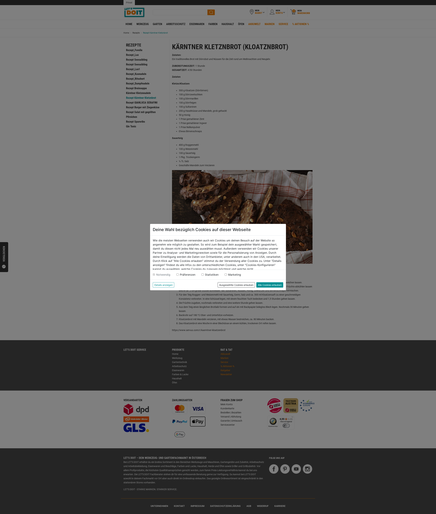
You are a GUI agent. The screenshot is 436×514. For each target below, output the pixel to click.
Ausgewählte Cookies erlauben (236, 284)
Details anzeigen (163, 284)
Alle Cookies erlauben (270, 284)
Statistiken (212, 274)
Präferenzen (187, 274)
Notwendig (163, 274)
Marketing (234, 274)
